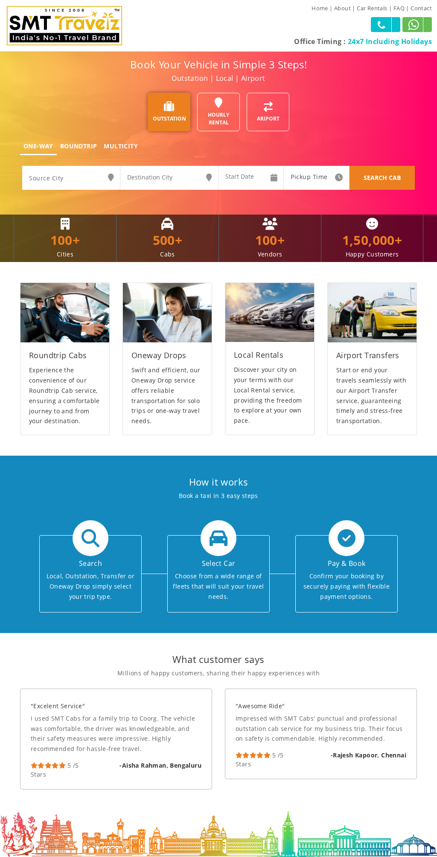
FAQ (399, 8)
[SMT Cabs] (64, 25)
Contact (421, 8)
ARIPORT (268, 118)
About (342, 8)
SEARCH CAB (382, 178)
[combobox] (71, 178)
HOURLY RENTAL (218, 118)
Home (320, 8)
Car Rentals (372, 8)
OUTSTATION (169, 118)
